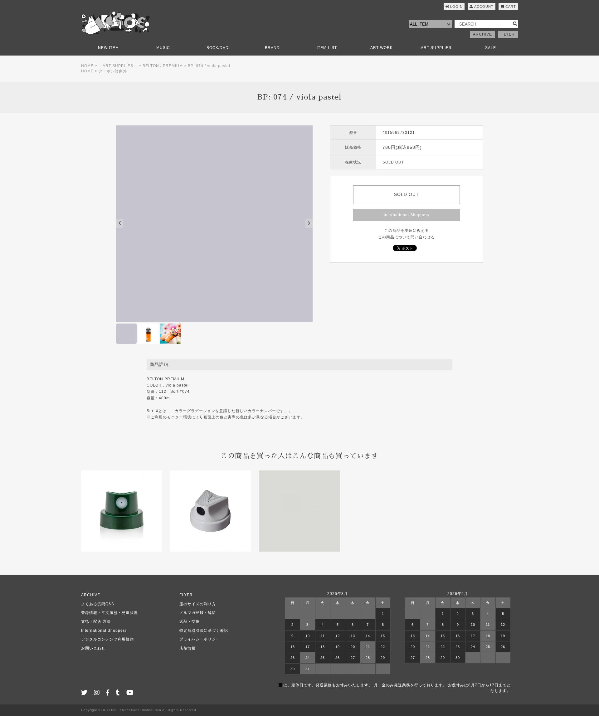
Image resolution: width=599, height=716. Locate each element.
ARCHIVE (482, 34)
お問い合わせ (93, 648)
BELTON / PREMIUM (163, 66)
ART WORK (381, 48)
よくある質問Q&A (97, 604)
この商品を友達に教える (406, 230)
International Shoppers (406, 215)
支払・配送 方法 (96, 621)
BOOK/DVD (218, 48)
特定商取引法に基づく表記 (203, 630)
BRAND (272, 48)
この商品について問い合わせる (406, 237)
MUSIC (163, 48)
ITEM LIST (327, 48)
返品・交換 (189, 621)
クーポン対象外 (113, 71)
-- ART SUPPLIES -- (118, 66)
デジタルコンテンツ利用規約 (107, 639)
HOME (87, 66)
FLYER (508, 34)
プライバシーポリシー (199, 639)
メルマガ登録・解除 (197, 613)
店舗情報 (187, 648)
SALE (490, 48)
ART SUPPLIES (436, 48)
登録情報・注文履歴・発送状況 (109, 613)
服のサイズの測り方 (197, 604)
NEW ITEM (108, 48)
